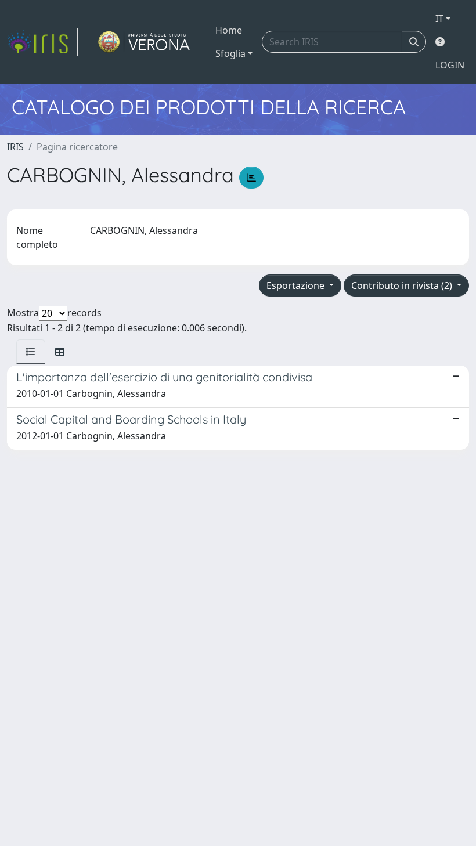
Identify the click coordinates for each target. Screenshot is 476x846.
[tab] (30, 351)
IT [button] (439, 18)
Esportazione (296, 285)
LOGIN (449, 65)
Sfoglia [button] (230, 53)
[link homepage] (42, 42)
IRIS (15, 146)
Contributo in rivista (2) (403, 285)
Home (228, 30)
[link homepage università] (144, 42)
